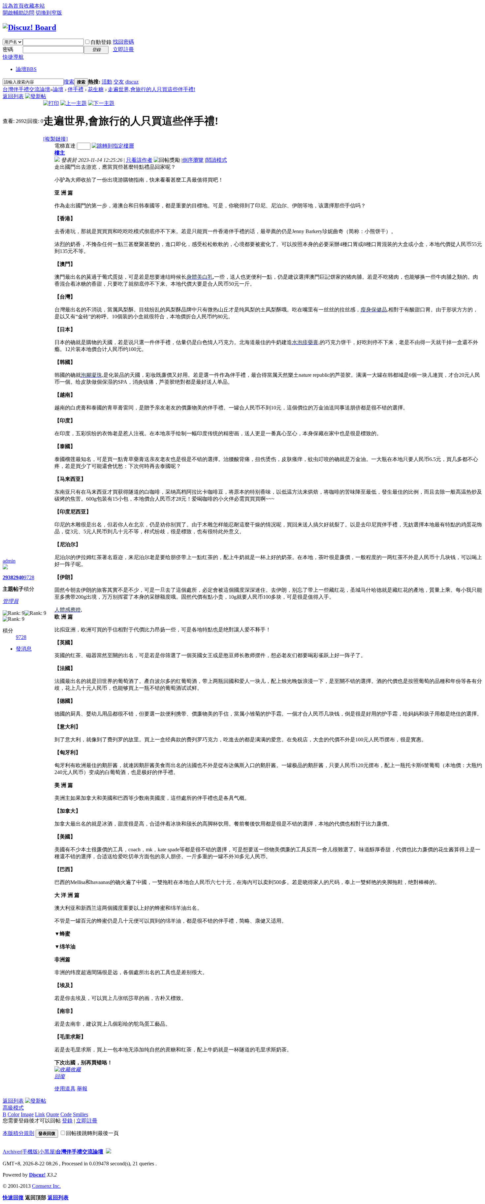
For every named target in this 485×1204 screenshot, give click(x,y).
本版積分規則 (18, 1133)
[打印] (51, 103)
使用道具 (65, 1088)
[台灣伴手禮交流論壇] (29, 27)
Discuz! (37, 1175)
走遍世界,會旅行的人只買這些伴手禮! (151, 89)
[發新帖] (35, 96)
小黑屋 (47, 1151)
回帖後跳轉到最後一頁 (92, 1133)
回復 (59, 1076)
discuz (132, 82)
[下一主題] (101, 103)
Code (66, 1114)
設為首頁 (13, 6)
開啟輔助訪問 (18, 13)
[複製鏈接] (55, 139)
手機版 (30, 1151)
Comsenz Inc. (46, 1186)
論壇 (26, 69)
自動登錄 (101, 42)
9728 (29, 577)
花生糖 (96, 89)
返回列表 (13, 96)
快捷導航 (13, 57)
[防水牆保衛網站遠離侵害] (108, 1151)
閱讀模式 (216, 160)
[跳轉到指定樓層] (113, 146)
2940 (18, 577)
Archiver (12, 1151)
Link (40, 1114)
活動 (107, 82)
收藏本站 (34, 6)
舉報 (82, 1088)
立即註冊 (123, 49)
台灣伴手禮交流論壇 (26, 89)
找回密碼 (123, 42)
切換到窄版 (49, 13)
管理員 (10, 601)
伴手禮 (75, 89)
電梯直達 (65, 146)
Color (13, 1114)
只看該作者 (139, 160)
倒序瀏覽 (193, 160)
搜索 (69, 82)
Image (27, 1114)
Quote (52, 1114)
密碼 (8, 49)
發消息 (24, 649)
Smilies (80, 1114)
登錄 (67, 1120)
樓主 (59, 153)
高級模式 (13, 1108)
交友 (118, 82)
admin (9, 561)
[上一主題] (73, 103)
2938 (8, 577)
